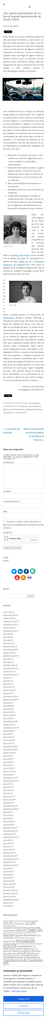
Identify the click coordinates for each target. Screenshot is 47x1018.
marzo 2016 (7, 821)
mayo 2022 (7, 662)
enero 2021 (7, 693)
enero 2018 (7, 774)
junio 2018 (7, 759)
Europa (38, 935)
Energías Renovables (25, 934)
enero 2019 (7, 743)
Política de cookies (19, 991)
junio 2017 (7, 787)
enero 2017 (7, 802)
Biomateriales (33, 921)
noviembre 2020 (9, 696)
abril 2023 (7, 640)
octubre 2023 (8, 627)
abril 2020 (7, 709)
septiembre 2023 (9, 630)
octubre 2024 (8, 618)
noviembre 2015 (9, 831)
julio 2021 (6, 677)
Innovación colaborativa (11, 943)
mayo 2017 (7, 790)
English (6, 560)
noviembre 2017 (9, 777)
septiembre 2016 (9, 809)
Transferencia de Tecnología (23, 960)
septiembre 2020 (9, 699)
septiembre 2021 (9, 674)
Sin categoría (34, 403)
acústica (6, 921)
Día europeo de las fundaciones (25, 932)
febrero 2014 (8, 884)
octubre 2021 (8, 671)
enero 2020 (7, 718)
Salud (25, 948)
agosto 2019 (8, 731)
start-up (37, 953)
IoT (34, 946)
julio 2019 (6, 734)
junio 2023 (7, 637)
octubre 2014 (8, 862)
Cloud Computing (9, 925)
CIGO (38, 264)
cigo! (30, 406)
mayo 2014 (7, 874)
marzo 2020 (7, 712)
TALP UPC (7, 955)
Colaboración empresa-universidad (21, 927)
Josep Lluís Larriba (12, 948)
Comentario (9, 462)
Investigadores (24, 946)
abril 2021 (7, 684)
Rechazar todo (23, 1013)
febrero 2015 (8, 852)
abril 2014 (7, 877)
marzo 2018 (7, 768)
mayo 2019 (7, 737)
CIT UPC (30, 923)
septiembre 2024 (9, 621)
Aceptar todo (23, 999)
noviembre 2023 (9, 624)
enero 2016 (7, 824)
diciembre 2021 (9, 665)
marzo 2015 (7, 849)
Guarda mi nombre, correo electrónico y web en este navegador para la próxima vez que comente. (23, 524)
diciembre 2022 (9, 646)
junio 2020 (7, 702)
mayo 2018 (7, 762)
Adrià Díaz (23, 406)
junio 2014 (7, 871)
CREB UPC (21, 930)
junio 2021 (7, 680)
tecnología (16, 955)
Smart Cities (8, 412)
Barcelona (24, 921)
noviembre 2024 (9, 615)
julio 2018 (6, 756)
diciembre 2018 (9, 746)
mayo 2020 (7, 705)
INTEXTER (9, 946)
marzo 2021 (7, 687)
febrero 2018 (8, 771)
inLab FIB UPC (9, 941)
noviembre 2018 (9, 749)
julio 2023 (6, 634)
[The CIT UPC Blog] (4, 4)
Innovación (25, 940)
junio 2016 (7, 815)
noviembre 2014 (9, 859)
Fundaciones (8, 937)
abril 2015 (7, 846)
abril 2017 (7, 793)
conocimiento (9, 930)
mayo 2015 (7, 843)
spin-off (22, 952)
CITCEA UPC (19, 923)
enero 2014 (7, 887)
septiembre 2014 (9, 865)
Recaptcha (7, 532)
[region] (23, 992)
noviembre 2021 (9, 668)
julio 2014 (6, 868)
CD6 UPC (8, 923)
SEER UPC (7, 951)
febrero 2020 (8, 715)
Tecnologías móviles (29, 955)
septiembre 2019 (9, 727)
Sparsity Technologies (20, 255)
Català (5, 557)
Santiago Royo (33, 949)
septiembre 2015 (9, 837)
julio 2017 (6, 784)
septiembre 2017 (9, 781)
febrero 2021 (8, 690)
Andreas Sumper (15, 921)
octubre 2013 (8, 896)
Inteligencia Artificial (36, 943)
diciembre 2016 (9, 806)
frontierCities (8, 317)
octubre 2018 (8, 752)
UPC (6, 963)
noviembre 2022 (9, 649)
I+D (16, 937)
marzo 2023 (7, 643)
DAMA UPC (24, 261)
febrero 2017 (8, 799)
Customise (23, 1006)
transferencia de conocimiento (21, 957)
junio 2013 (7, 906)
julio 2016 (6, 812)
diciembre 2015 (9, 827)
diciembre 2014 (9, 856)
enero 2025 (7, 612)
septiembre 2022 (9, 655)
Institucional (24, 943)
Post (26, 403)
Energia (8, 935)
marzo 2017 (7, 796)
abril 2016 (7, 818)
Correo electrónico (11, 501)
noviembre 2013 (9, 893)
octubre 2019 (8, 724)
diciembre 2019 (9, 721)
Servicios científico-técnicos (26, 950)
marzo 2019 (7, 740)
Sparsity (14, 953)
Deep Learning (8, 932)
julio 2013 (6, 902)
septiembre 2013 (9, 899)
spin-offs (30, 953)
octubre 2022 (8, 652)
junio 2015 (7, 840)
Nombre (7, 491)
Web (5, 511)
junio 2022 (7, 659)
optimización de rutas (33, 409)
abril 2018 (7, 765)
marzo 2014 (7, 881)
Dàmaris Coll (8, 409)
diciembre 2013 (9, 890)
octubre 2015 (8, 834)
